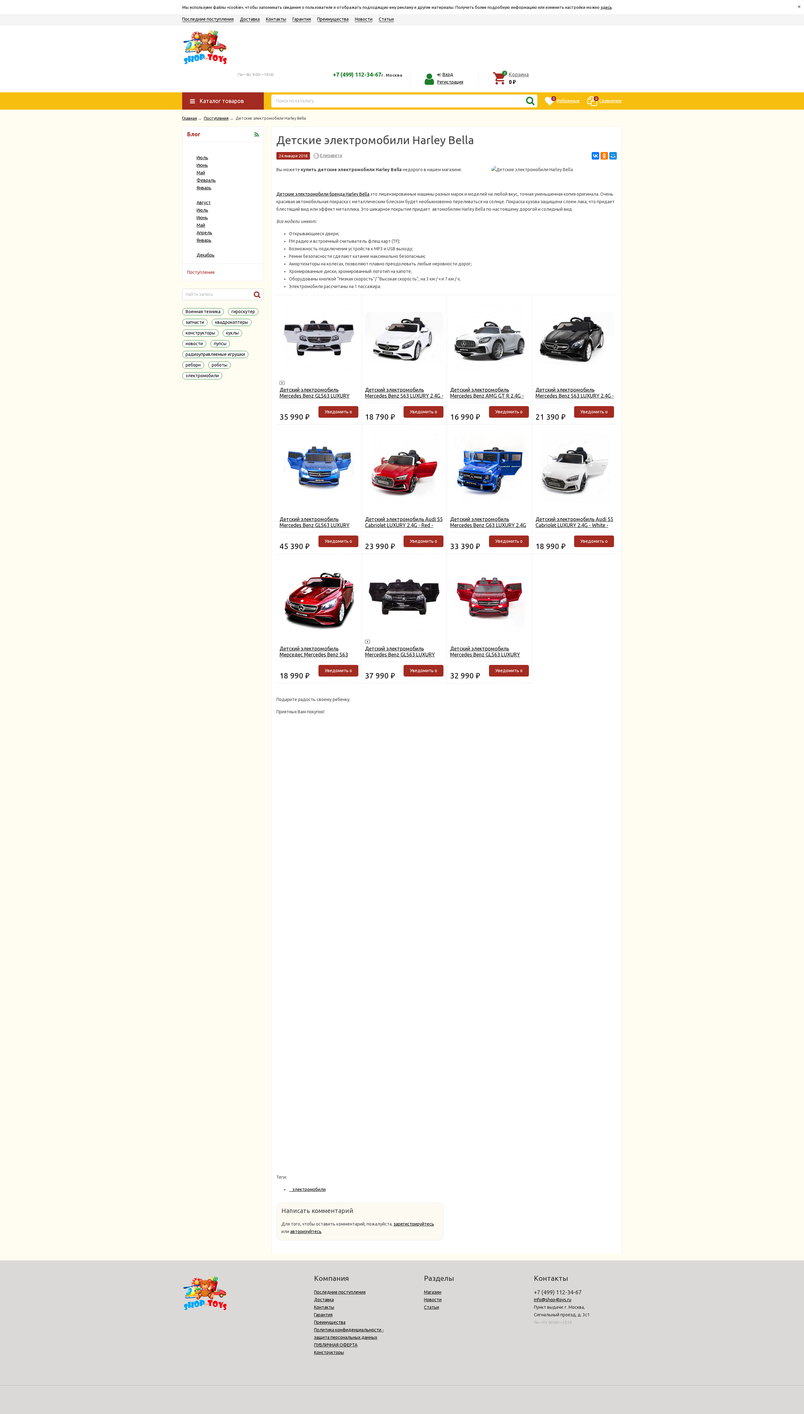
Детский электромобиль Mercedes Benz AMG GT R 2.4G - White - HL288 (487, 396)
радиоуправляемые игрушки (215, 354)
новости (194, 343)
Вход (448, 74)
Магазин (432, 1292)
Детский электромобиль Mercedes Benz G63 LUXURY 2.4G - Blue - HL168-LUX (488, 525)
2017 (194, 247)
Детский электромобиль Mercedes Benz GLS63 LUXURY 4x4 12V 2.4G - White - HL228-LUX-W (315, 399)
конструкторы (200, 332)
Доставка (250, 19)
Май (201, 172)
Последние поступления (208, 19)
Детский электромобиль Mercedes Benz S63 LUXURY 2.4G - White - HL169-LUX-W (404, 396)
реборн (193, 364)
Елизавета (331, 155)
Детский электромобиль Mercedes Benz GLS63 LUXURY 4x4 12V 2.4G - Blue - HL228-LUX (316, 525)
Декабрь (206, 255)
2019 (194, 150)
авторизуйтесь (306, 1231)
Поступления (201, 272)
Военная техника (203, 311)
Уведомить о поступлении (338, 413)
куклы (232, 332)
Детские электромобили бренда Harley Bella (322, 194)
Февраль (206, 180)
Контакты (276, 19)
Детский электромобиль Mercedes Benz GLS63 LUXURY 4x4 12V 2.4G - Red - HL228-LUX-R (489, 654)
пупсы (220, 343)
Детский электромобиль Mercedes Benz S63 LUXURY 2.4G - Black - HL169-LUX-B (574, 396)
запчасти (195, 322)
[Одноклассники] (604, 156)
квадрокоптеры (231, 322)
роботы (219, 364)
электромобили (202, 375)
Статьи (386, 19)
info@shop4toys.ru (552, 1299)
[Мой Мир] (613, 156)
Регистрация (450, 81)
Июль (202, 157)
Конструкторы (329, 1352)
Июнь (202, 165)
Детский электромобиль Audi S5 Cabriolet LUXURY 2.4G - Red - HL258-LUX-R (404, 525)
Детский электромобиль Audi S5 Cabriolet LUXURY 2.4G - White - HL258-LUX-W (574, 525)
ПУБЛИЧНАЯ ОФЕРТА (335, 1344)
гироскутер (243, 311)
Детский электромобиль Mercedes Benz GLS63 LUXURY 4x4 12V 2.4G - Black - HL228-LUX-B (404, 657)
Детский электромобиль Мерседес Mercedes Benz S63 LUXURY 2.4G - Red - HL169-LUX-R (319, 654)
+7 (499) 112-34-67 (357, 74)
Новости (363, 19)
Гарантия (301, 19)
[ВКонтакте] (595, 156)
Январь (204, 187)
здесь (606, 7)
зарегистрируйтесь (414, 1223)
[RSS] (256, 134)
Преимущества (333, 19)
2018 (194, 195)
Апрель (204, 232)
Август (204, 202)
